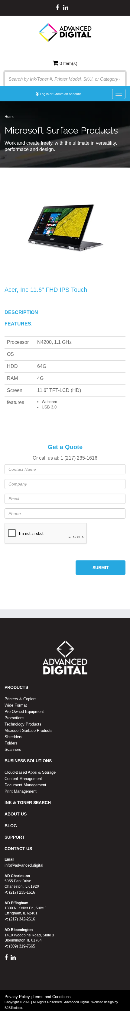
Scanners (13, 749)
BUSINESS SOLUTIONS (28, 760)
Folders (11, 743)
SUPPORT (15, 837)
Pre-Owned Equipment (24, 711)
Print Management (21, 791)
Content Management (23, 778)
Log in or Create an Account (60, 94)
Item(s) (68, 63)
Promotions (14, 718)
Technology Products (23, 724)
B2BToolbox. (14, 1007)
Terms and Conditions (52, 996)
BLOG (11, 825)
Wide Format (16, 705)
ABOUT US (16, 814)
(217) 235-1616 (21, 892)
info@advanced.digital (24, 865)
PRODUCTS (16, 687)
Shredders (13, 737)
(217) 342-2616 (21, 919)
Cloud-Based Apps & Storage (30, 772)
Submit (101, 567)
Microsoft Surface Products (29, 730)
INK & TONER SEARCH (28, 802)
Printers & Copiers (21, 699)
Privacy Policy (17, 996)
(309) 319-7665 (21, 946)
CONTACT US (18, 848)
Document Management (25, 785)
